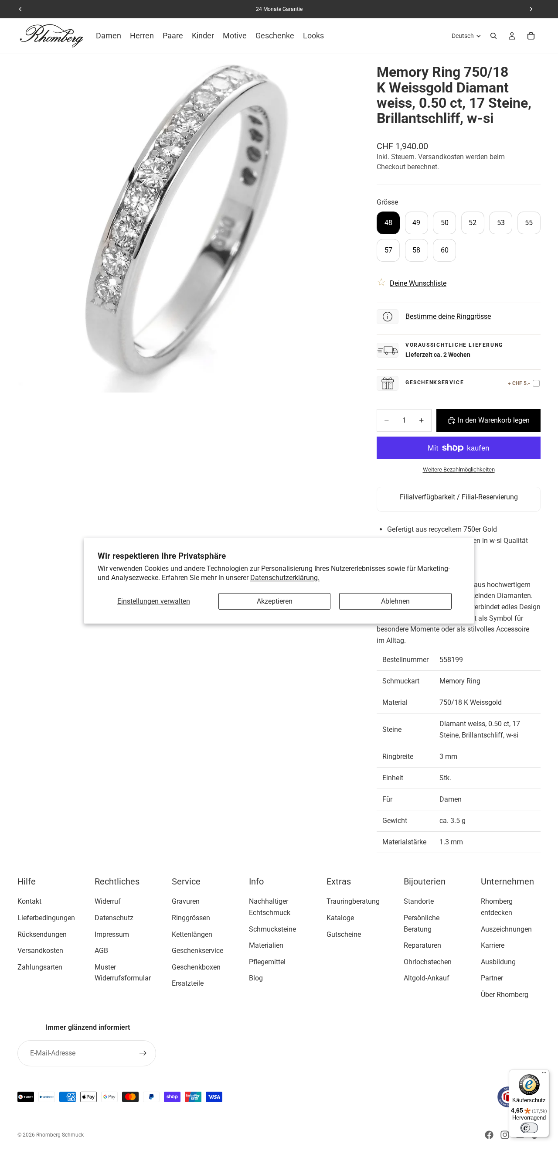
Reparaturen (422, 945)
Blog (256, 978)
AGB (101, 950)
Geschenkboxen (196, 967)
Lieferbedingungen (46, 918)
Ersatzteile (188, 983)
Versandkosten (40, 950)
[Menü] (544, 1074)
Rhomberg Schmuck (60, 1135)
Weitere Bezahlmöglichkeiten (459, 469)
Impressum (112, 934)
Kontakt (29, 901)
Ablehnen (395, 601)
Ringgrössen (191, 918)
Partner (492, 978)
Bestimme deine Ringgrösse (448, 316)
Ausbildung (498, 961)
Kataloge (340, 918)
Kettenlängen (192, 934)
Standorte (419, 901)
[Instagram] (505, 1135)
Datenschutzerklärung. (285, 577)
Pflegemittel (267, 961)
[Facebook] (489, 1135)
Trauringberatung (353, 901)
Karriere (492, 945)
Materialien (266, 945)
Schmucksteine (272, 929)
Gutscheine (344, 934)
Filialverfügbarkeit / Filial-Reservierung (459, 497)
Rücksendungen (42, 934)
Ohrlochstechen (428, 961)
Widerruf (108, 901)
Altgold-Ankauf (426, 978)
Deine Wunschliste (418, 283)
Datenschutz (114, 918)
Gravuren (186, 901)
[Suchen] (493, 35)
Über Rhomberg (504, 994)
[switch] (529, 1128)
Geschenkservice (197, 950)
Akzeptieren (275, 601)
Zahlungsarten (39, 967)
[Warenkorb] (531, 35)
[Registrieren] (143, 1053)
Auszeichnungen (506, 929)
